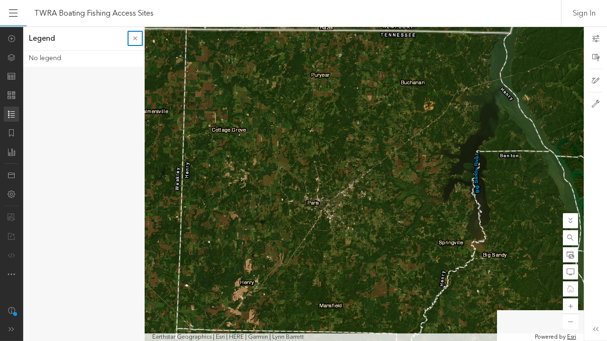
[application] (303, 184)
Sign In (584, 13)
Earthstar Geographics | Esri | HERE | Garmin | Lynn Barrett (228, 337)
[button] (570, 237)
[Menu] (13, 13)
